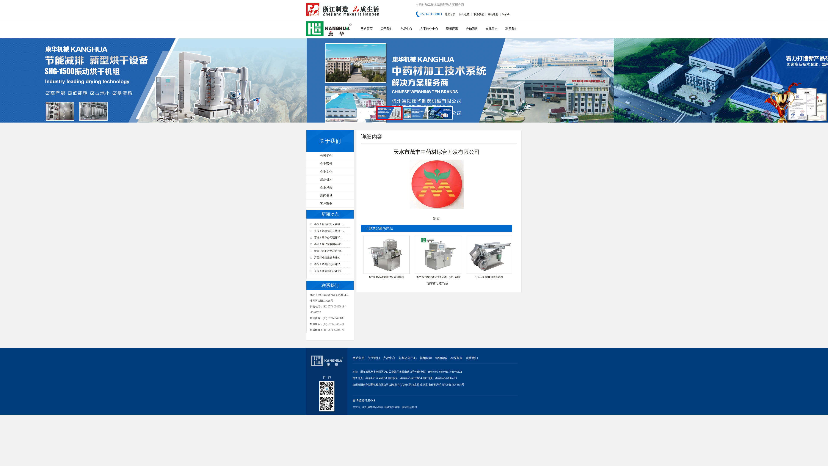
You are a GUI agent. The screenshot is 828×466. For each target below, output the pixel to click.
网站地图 (493, 14)
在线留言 (492, 28)
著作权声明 (435, 384)
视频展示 (452, 28)
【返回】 (436, 218)
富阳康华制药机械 (372, 407)
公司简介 (326, 155)
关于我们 (386, 28)
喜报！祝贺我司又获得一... (329, 224)
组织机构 (326, 179)
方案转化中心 (429, 28)
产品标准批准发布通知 (327, 257)
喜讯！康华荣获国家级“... (328, 244)
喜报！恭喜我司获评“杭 (327, 270)
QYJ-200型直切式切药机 (489, 277)
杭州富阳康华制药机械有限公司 (371, 384)
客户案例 (326, 203)
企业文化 (326, 171)
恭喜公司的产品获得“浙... (328, 250)
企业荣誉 (326, 163)
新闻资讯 (326, 195)
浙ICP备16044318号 (453, 384)
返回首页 (450, 14)
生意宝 (424, 384)
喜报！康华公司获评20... (328, 237)
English (506, 14)
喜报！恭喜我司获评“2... (328, 264)
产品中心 (406, 28)
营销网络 (472, 28)
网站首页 (367, 28)
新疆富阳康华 (392, 407)
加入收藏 (464, 14)
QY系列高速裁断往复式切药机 (386, 277)
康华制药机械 (409, 407)
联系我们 (479, 14)
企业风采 (326, 187)
